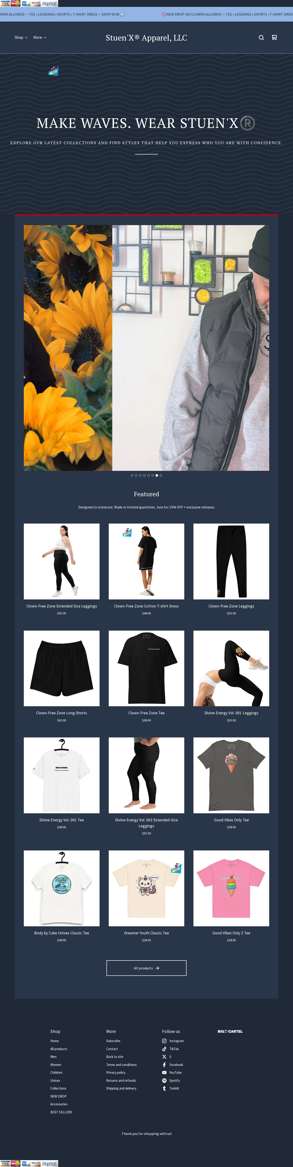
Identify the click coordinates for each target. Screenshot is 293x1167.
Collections (58, 1088)
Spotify (174, 1080)
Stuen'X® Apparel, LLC (146, 38)
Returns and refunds (121, 1080)
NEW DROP (58, 1096)
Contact (112, 1049)
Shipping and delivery (121, 1088)
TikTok (174, 1049)
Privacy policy (115, 1072)
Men (53, 1056)
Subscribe (113, 1041)
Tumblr (174, 1088)
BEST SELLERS (61, 1112)
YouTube (175, 1072)
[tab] (132, 475)
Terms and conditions (121, 1064)
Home (54, 1041)
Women (55, 1064)
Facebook (176, 1064)
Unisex (55, 1080)
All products (143, 968)
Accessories (59, 1104)
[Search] (261, 37)
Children (56, 1072)
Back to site (114, 1056)
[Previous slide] (31, 348)
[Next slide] (261, 348)
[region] (146, 14)
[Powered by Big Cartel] (230, 1031)
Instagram (176, 1041)
